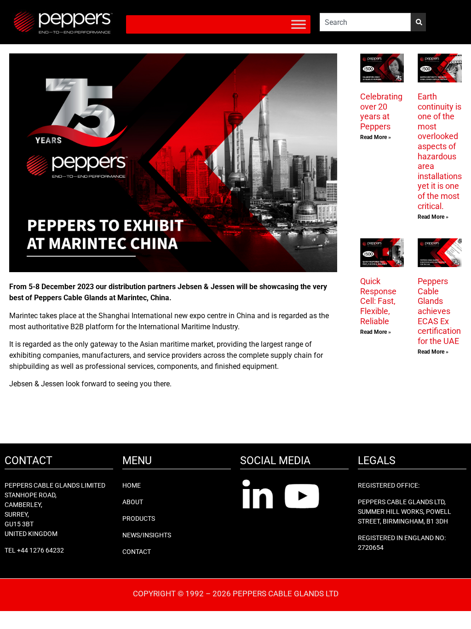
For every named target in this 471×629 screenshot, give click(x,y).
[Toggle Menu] (298, 24)
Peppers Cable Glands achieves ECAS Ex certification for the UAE (439, 311)
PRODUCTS (138, 518)
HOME (131, 485)
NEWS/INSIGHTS (146, 535)
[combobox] (365, 22)
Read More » (375, 137)
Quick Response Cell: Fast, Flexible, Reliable (378, 301)
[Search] (418, 22)
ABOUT (132, 502)
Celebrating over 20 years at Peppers (381, 111)
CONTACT (136, 551)
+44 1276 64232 (40, 550)
